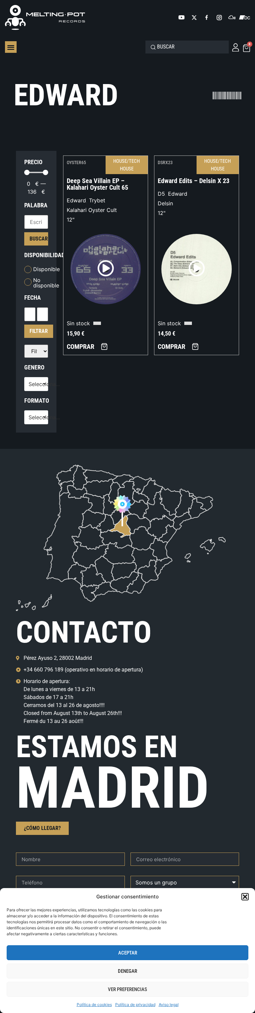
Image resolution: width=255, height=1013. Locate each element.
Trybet (97, 200)
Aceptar (127, 953)
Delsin (165, 203)
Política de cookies (94, 1004)
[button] (245, 896)
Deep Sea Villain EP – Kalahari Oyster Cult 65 (97, 184)
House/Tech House (126, 165)
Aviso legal (169, 1004)
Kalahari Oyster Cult (92, 210)
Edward (76, 200)
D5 (161, 193)
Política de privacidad (135, 1004)
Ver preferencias (127, 989)
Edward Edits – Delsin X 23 (193, 181)
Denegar (127, 971)
